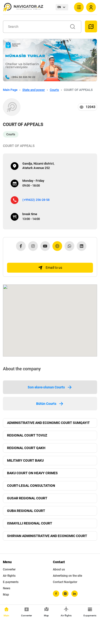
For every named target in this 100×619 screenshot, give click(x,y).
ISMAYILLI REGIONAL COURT (29, 523)
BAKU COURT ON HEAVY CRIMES (32, 473)
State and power (33, 90)
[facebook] (56, 593)
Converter (9, 569)
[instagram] (65, 593)
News (6, 588)
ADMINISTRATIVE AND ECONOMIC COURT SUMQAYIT (48, 423)
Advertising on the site (67, 575)
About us (59, 569)
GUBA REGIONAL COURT (26, 511)
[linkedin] (74, 593)
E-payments (10, 582)
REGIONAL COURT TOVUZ (27, 435)
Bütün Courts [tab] (46, 404)
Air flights (9, 575)
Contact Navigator (65, 582)
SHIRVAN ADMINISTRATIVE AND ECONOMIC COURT (47, 536)
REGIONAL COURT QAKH (26, 448)
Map (6, 594)
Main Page (10, 90)
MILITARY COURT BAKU (25, 460)
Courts (54, 90)
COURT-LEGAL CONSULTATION (31, 486)
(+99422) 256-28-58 (36, 200)
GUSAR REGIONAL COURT (27, 498)
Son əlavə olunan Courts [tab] (46, 387)
